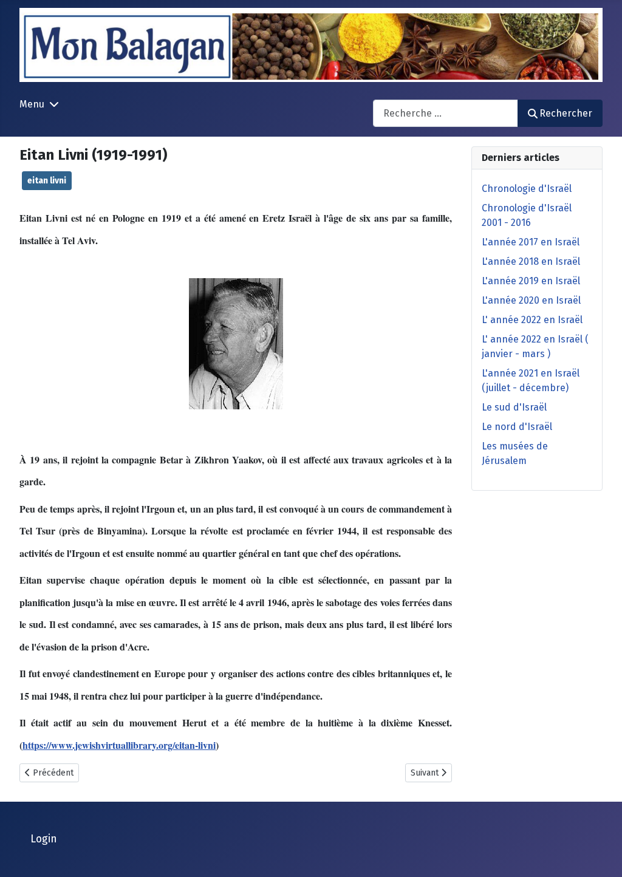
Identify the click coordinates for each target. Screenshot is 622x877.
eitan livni (46, 181)
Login (43, 839)
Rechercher (565, 113)
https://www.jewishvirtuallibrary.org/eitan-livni (119, 745)
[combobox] (445, 113)
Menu (31, 104)
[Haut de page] (600, 854)
